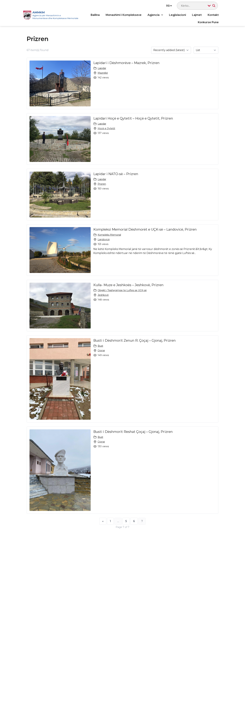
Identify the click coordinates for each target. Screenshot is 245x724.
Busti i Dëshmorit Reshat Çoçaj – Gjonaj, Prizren (133, 432)
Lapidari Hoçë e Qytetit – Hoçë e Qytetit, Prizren (133, 118)
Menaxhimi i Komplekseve (124, 15)
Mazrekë (103, 72)
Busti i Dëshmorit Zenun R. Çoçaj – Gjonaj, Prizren (134, 340)
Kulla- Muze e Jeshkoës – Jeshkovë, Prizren (128, 285)
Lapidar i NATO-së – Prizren (115, 174)
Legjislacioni (177, 15)
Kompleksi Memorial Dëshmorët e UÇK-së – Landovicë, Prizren (145, 229)
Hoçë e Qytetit (106, 128)
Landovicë (104, 239)
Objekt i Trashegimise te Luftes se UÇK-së (122, 290)
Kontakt (213, 15)
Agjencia (154, 15)
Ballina (95, 15)
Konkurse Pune (208, 22)
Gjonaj (101, 350)
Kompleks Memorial (109, 234)
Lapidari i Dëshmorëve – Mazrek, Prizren (126, 63)
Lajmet (197, 15)
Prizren (102, 183)
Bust (100, 345)
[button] (169, 6)
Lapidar (102, 68)
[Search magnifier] (214, 5)
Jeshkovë (103, 294)
